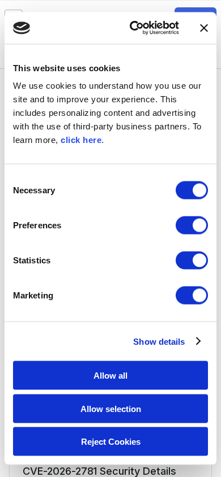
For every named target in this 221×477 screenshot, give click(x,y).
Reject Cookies (111, 441)
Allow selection (110, 408)
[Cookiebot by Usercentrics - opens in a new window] (134, 28)
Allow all (111, 375)
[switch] (192, 225)
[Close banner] (204, 28)
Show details (159, 341)
